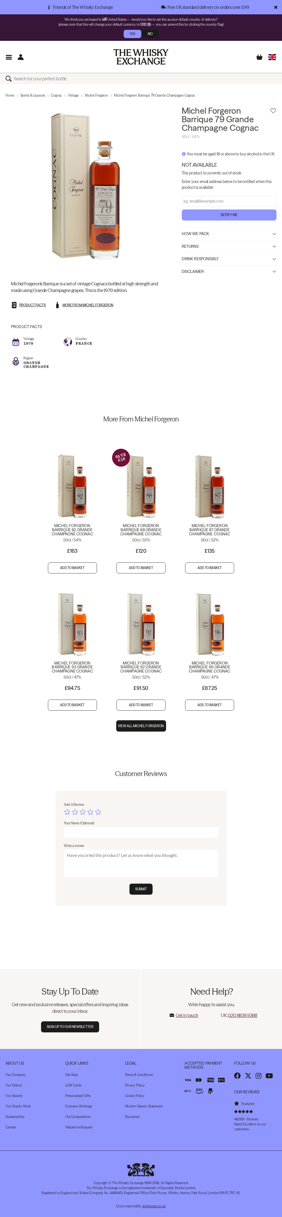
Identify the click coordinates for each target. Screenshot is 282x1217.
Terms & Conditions (139, 1075)
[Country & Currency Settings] (272, 57)
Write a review (74, 846)
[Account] (20, 57)
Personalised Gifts (78, 1096)
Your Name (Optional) (79, 823)
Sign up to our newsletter (70, 1027)
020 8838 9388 (242, 1015)
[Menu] (9, 57)
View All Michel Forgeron (141, 726)
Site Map (71, 1075)
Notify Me (229, 215)
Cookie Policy (134, 1096)
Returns (190, 246)
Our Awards (14, 1096)
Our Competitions (78, 1117)
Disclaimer (193, 271)
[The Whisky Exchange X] (248, 1075)
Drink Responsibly (200, 258)
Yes (132, 34)
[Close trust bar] (276, 7)
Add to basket (72, 568)
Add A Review (74, 805)
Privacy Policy (135, 1085)
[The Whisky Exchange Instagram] (258, 1075)
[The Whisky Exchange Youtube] (269, 1075)
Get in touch (187, 1015)
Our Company (16, 1075)
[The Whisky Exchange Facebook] (237, 1075)
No (150, 34)
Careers (11, 1127)
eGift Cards (73, 1085)
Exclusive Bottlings (78, 1106)
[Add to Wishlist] (273, 111)
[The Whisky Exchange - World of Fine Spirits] (141, 57)
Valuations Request (79, 1127)
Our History (14, 1085)
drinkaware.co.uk (154, 1206)
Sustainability (15, 1117)
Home (10, 95)
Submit (141, 889)
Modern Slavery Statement (144, 1106)
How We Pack (195, 233)
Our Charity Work (18, 1106)
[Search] (9, 78)
